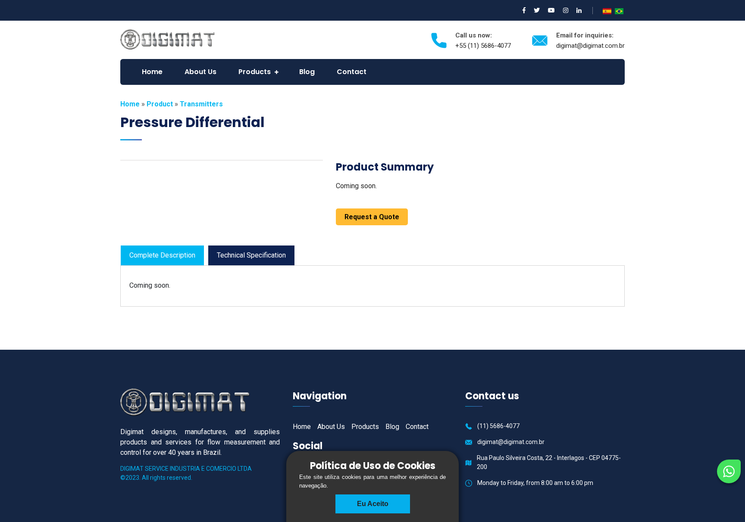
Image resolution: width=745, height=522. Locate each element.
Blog (307, 72)
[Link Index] (167, 39)
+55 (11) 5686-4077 (483, 46)
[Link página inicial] (185, 402)
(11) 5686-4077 (498, 426)
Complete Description (162, 255)
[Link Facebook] (524, 10)
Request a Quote (371, 217)
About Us (200, 72)
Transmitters (201, 104)
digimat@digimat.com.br (590, 46)
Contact (351, 72)
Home (152, 72)
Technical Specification (251, 255)
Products (254, 72)
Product (160, 104)
